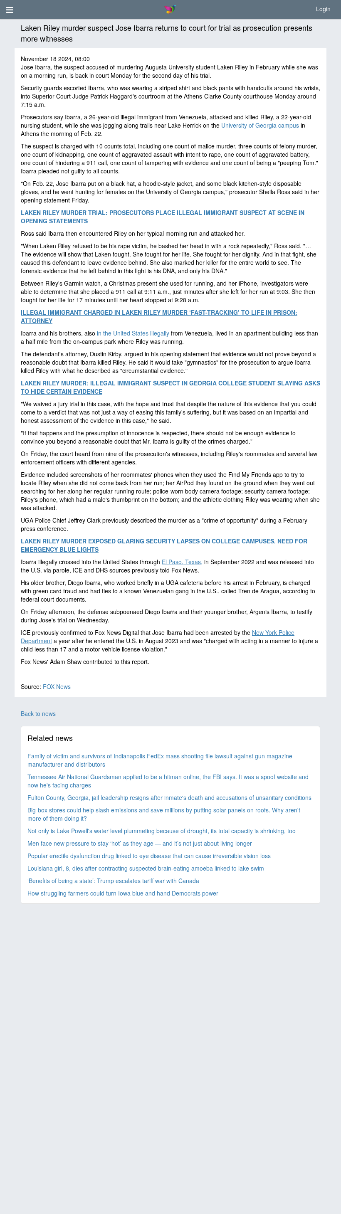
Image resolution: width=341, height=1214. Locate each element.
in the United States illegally (133, 333)
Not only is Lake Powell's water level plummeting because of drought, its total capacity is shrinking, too (161, 831)
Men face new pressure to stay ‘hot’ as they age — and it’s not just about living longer (139, 843)
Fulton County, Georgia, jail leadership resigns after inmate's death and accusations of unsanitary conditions (169, 797)
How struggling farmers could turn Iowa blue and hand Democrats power (122, 893)
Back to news (38, 713)
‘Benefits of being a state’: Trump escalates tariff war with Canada (113, 880)
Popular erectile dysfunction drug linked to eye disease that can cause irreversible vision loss (149, 855)
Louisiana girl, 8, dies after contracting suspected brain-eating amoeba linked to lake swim (145, 868)
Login (323, 9)
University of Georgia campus (260, 125)
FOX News (57, 686)
